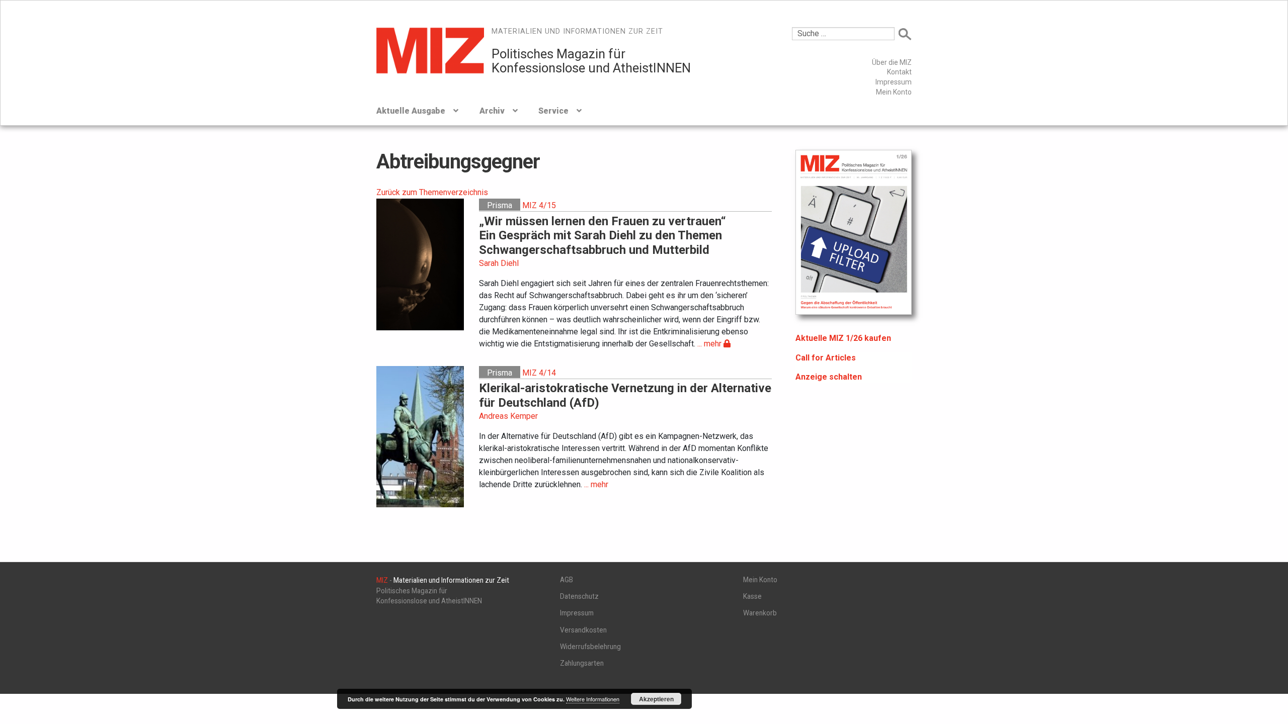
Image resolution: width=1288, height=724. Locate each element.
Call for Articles (825, 358)
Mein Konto (894, 92)
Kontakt (899, 72)
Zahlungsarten (582, 663)
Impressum (893, 82)
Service (553, 111)
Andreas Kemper (508, 416)
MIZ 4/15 (539, 205)
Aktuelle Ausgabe (410, 111)
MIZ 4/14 (539, 373)
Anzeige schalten (828, 377)
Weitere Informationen (592, 699)
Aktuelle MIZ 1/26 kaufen (843, 338)
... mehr (710, 343)
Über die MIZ (892, 62)
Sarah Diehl (499, 263)
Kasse (752, 596)
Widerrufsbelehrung (590, 647)
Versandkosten (583, 630)
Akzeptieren (656, 698)
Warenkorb (760, 613)
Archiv (492, 111)
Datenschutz (579, 596)
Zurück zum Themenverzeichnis (432, 192)
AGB (566, 580)
